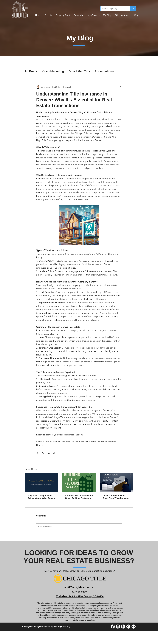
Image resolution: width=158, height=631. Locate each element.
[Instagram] (118, 627)
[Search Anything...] (133, 8)
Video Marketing (53, 71)
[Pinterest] (128, 627)
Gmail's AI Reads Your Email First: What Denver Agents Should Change (115, 496)
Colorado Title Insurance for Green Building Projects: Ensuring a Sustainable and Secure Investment (79, 496)
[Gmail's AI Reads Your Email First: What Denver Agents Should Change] (116, 482)
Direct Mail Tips (79, 71)
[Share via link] (54, 453)
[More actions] (120, 87)
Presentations (104, 71)
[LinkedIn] (123, 627)
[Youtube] (134, 627)
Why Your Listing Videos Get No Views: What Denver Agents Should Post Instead (41, 496)
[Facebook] (113, 627)
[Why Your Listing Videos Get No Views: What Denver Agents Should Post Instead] (41, 482)
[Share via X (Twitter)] (43, 453)
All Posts (31, 71)
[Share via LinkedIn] (49, 453)
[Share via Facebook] (37, 453)
